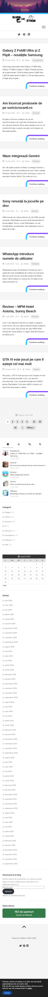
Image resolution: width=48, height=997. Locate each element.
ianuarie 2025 (10, 679)
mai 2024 (8, 716)
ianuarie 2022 (10, 845)
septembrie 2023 (11, 753)
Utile (6, 545)
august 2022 (9, 813)
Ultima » (30, 428)
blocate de (27, 914)
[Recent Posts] (7, 444)
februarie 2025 (10, 674)
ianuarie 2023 (10, 790)
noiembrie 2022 (11, 799)
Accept (7, 993)
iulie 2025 (8, 651)
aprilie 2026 (9, 614)
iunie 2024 (9, 711)
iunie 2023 (9, 767)
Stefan (27, 60)
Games (35, 211)
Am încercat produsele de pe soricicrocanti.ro (27, 465)
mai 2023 (8, 771)
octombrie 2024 (11, 693)
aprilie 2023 (9, 776)
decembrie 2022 (11, 794)
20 (40, 422)
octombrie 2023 (11, 748)
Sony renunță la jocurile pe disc (22, 484)
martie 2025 (9, 670)
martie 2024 (9, 725)
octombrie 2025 (11, 637)
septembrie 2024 (11, 697)
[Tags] (40, 444)
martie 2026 (9, 619)
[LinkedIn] (28, 34)
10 (34, 422)
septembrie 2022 (11, 808)
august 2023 (9, 758)
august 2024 (9, 702)
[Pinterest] (24, 34)
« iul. (4, 585)
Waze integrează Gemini (21, 156)
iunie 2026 (9, 605)
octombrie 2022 (11, 804)
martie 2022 (9, 836)
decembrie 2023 (11, 739)
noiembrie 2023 (11, 744)
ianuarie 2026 (10, 624)
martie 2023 (9, 781)
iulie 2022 (8, 817)
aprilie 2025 (9, 665)
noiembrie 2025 (11, 633)
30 (15, 428)
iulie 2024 (8, 707)
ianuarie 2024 (10, 734)
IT (5, 526)
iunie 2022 (9, 822)
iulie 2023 (8, 762)
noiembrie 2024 (11, 688)
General (36, 113)
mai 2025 (8, 661)
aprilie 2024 (9, 721)
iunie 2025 (9, 656)
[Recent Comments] (29, 444)
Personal (8, 531)
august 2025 (9, 647)
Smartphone (38, 60)
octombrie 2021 (11, 859)
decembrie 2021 (11, 850)
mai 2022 (8, 827)
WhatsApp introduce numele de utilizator (26, 494)
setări (29, 988)
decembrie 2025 (11, 628)
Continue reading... (37, 86)
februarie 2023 (10, 785)
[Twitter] (19, 34)
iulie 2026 (8, 601)
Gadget (7, 512)
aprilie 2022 (9, 831)
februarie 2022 (10, 841)
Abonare (8, 891)
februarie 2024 (10, 730)
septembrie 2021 (11, 864)
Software (35, 264)
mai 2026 (8, 610)
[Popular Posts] (18, 444)
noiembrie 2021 (11, 854)
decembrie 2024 (11, 684)
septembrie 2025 (11, 642)
